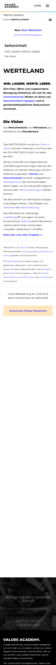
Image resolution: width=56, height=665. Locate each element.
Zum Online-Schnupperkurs (28, 35)
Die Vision (10, 56)
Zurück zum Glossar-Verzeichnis (28, 310)
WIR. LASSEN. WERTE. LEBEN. (22, 51)
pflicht (9, 269)
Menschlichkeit (12, 100)
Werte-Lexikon (13, 15)
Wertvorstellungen (30, 190)
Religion (47, 269)
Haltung (26, 221)
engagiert (29, 100)
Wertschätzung (29, 207)
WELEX (23, 247)
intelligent (44, 277)
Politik (12, 273)
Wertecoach (28, 251)
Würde (33, 174)
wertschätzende (13, 96)
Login (37, 5)
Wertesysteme (12, 182)
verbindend (10, 207)
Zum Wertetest (31, 30)
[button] (47, 5)
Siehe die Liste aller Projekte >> (23, 234)
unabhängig (10, 217)
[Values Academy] (11, 6)
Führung (7, 255)
